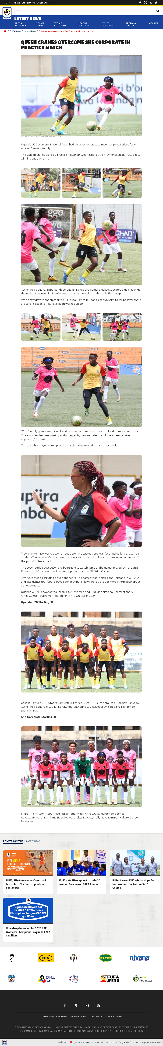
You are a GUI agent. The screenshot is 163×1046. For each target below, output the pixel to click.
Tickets (16, 3)
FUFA (7, 3)
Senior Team (40, 24)
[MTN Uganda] (21, 957)
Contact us (96, 1016)
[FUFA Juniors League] (50, 978)
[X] (145, 2)
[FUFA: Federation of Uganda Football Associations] (7, 14)
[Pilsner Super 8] (81, 978)
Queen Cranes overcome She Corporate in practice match (67, 31)
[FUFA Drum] (143, 978)
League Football (84, 24)
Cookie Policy (114, 1016)
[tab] (14, 841)
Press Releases (20, 24)
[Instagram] (151, 2)
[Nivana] (112, 957)
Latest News (30, 31)
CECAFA (153, 23)
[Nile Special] (51, 957)
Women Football (60, 24)
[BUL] (81, 957)
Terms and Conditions (54, 1016)
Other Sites (43, 3)
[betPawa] (142, 957)
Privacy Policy (78, 1016)
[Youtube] (156, 2)
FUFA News (15, 31)
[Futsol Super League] (112, 978)
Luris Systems (84, 1042)
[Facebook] (140, 2)
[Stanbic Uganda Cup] (20, 978)
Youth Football (109, 24)
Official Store (28, 3)
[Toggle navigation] (17, 11)
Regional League (131, 24)
